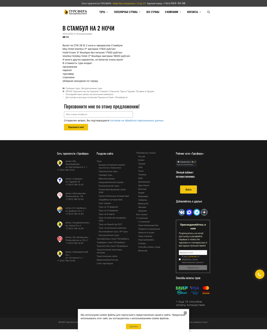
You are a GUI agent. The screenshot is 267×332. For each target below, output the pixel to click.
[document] (133, 166)
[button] (185, 313)
